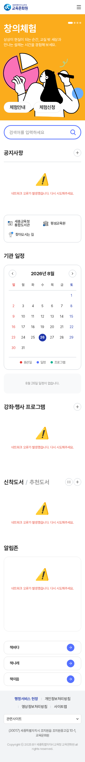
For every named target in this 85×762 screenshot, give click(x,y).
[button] (70, 23)
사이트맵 (60, 706)
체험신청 (47, 107)
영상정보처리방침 (34, 706)
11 (32, 316)
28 (62, 337)
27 (52, 337)
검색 (73, 132)
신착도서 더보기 (77, 482)
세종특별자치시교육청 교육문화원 (16, 7)
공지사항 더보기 (77, 153)
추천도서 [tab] (39, 482)
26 (42, 337)
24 (23, 337)
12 (42, 316)
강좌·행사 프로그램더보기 (77, 407)
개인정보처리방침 (58, 699)
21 (62, 327)
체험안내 (17, 107)
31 (23, 348)
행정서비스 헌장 (26, 699)
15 (71, 316)
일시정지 (69, 482)
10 (23, 316)
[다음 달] (72, 273)
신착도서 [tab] (14, 482)
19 (42, 327)
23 (13, 337)
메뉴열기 (79, 7)
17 (23, 327)
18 (33, 327)
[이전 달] (12, 273)
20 (52, 327)
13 (52, 316)
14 (62, 316)
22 (71, 327)
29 (71, 337)
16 (13, 327)
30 (14, 348)
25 (33, 337)
